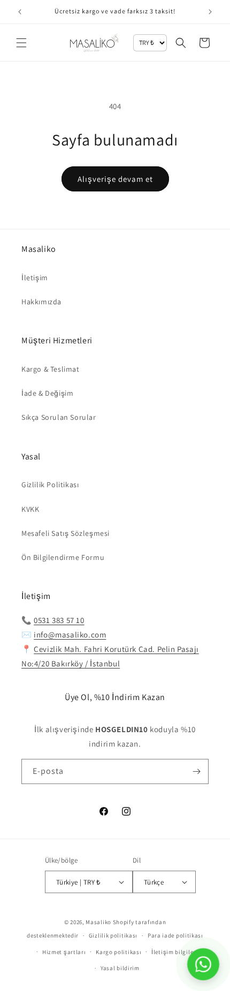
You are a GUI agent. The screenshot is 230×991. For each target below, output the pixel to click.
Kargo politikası (118, 952)
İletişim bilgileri (174, 952)
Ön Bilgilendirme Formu (62, 557)
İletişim (34, 277)
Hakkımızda (41, 301)
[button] (21, 43)
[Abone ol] (196, 771)
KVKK (30, 509)
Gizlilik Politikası (50, 484)
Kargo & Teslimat (50, 369)
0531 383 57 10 (59, 620)
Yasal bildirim (120, 968)
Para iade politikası (175, 935)
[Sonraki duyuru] (210, 12)
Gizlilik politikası (113, 935)
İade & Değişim (47, 393)
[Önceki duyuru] (20, 12)
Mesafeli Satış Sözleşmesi (65, 533)
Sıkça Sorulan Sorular (58, 417)
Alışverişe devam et (115, 179)
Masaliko (98, 922)
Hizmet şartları (64, 952)
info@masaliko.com (70, 634)
